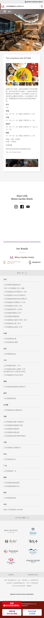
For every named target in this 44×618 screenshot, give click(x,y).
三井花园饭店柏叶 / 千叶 (12, 365)
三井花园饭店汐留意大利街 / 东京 (15, 320)
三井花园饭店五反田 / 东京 (12, 327)
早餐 (25, 162)
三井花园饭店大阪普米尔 (12, 447)
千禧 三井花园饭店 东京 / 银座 (13, 288)
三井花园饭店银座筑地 (11, 316)
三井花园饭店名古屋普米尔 (12, 410)
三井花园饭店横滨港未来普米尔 (14, 387)
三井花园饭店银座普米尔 (12, 285)
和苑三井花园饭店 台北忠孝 (13, 510)
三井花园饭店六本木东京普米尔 (14, 295)
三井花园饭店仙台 (9, 354)
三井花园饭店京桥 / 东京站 (12, 309)
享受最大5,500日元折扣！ (11, 604)
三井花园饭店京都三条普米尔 (13, 422)
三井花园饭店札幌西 (10, 342)
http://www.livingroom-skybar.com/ (18, 149)
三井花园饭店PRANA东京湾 (13, 375)
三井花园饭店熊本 (9, 498)
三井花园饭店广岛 (9, 471)
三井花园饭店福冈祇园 (11, 483)
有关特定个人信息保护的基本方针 (15, 583)
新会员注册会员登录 (32, 612)
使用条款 (29, 586)
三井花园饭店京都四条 (11, 429)
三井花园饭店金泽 (9, 398)
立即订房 (12, 612)
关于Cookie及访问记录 (19, 586)
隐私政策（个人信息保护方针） (30, 580)
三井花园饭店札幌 (9, 339)
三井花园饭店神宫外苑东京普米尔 (15, 299)
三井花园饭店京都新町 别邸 (13, 425)
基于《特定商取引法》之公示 (13, 580)
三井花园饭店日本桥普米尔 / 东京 (15, 292)
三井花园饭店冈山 (9, 459)
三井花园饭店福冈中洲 (11, 486)
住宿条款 (11, 575)
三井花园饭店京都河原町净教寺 (14, 436)
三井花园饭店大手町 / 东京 (12, 306)
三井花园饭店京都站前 (11, 432)
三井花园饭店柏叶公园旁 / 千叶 (14, 370)
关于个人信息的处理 (32, 583)
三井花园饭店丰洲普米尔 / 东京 (14, 302)
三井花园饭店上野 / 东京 (12, 323)
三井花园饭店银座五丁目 (12, 313)
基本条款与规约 (33, 575)
